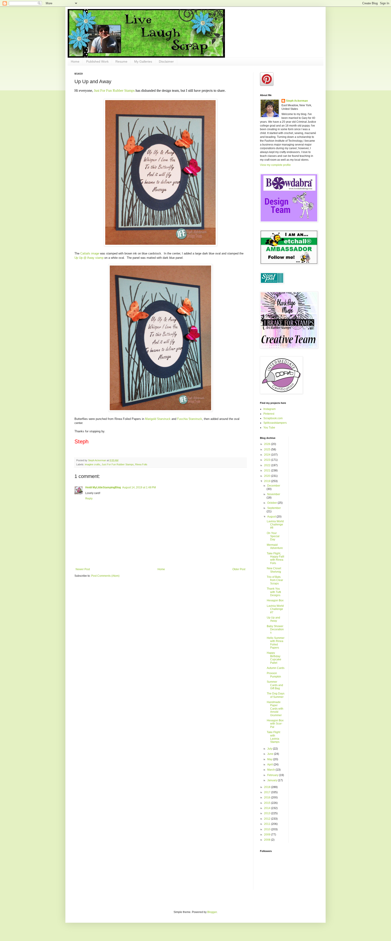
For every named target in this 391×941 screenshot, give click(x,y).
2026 (267, 444)
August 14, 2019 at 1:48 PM (139, 487)
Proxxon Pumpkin (274, 675)
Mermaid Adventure (275, 546)
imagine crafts (92, 464)
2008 (267, 839)
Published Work (97, 61)
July (270, 748)
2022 (267, 465)
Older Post (238, 569)
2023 (267, 459)
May (270, 759)
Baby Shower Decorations (275, 629)
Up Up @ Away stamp (89, 257)
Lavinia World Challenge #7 (275, 609)
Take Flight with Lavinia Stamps (273, 737)
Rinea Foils (141, 464)
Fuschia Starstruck (189, 419)
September (274, 508)
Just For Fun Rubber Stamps (115, 90)
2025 (267, 449)
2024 (267, 454)
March (271, 769)
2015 (267, 803)
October (272, 502)
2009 (267, 834)
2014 (267, 808)
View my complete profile (275, 165)
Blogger (212, 912)
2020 (267, 476)
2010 (267, 829)
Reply (89, 498)
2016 (267, 797)
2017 (267, 792)
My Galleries (143, 61)
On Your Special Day (273, 536)
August (272, 516)
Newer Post (83, 569)
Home (75, 61)
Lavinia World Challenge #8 (275, 524)
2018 (267, 787)
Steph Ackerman (297, 100)
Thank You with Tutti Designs (274, 592)
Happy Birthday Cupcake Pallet (274, 657)
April (270, 764)
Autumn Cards (275, 668)
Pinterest (268, 413)
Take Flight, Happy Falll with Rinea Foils (275, 558)
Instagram (269, 409)
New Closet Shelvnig (274, 570)
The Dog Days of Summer (275, 695)
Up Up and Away (273, 619)
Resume (121, 61)
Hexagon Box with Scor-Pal (275, 724)
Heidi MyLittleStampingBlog (103, 487)
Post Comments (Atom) (105, 575)
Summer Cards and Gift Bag (275, 685)
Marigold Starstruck (158, 419)
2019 (267, 481)
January (272, 780)
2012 (267, 818)
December (273, 485)
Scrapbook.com (273, 418)
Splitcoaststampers (275, 422)
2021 (267, 470)
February (273, 775)
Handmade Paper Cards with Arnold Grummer (275, 709)
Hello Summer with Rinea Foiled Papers (275, 642)
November (273, 494)
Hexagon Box (275, 600)
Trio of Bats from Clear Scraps (275, 580)
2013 (267, 813)
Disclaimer (166, 61)
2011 (267, 824)
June (270, 753)
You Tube (269, 427)
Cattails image (90, 253)
